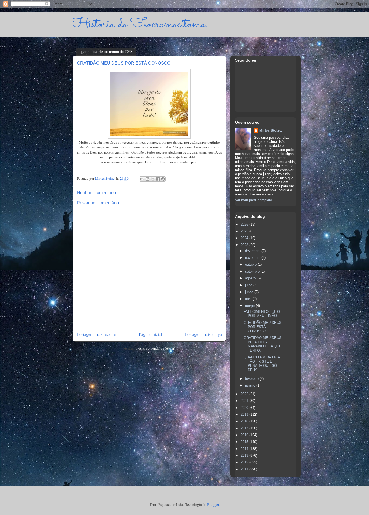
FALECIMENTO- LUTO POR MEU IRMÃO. (262, 314)
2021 (245, 401)
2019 (245, 414)
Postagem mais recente (96, 334)
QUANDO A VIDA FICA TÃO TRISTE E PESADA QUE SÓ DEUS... (262, 363)
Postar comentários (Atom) (155, 348)
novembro (253, 258)
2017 (245, 428)
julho (249, 285)
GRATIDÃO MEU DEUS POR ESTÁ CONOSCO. (262, 327)
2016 (245, 435)
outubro (251, 264)
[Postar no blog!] (147, 179)
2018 (245, 421)
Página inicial (150, 334)
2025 (245, 231)
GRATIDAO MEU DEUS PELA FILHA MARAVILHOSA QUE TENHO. (262, 344)
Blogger (213, 504)
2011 (245, 469)
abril (249, 299)
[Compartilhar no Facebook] (157, 179)
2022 (245, 394)
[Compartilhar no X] (152, 179)
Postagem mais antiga (203, 334)
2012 (245, 462)
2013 (245, 455)
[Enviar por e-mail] (142, 179)
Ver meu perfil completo (253, 200)
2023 (245, 245)
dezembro (253, 251)
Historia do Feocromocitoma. (140, 24)
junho (249, 292)
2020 (245, 408)
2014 (245, 449)
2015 (245, 442)
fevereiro (252, 379)
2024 (245, 238)
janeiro (250, 385)
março (250, 306)
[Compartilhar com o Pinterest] (163, 179)
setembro (253, 271)
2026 (245, 224)
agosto (251, 278)
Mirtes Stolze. (270, 130)
